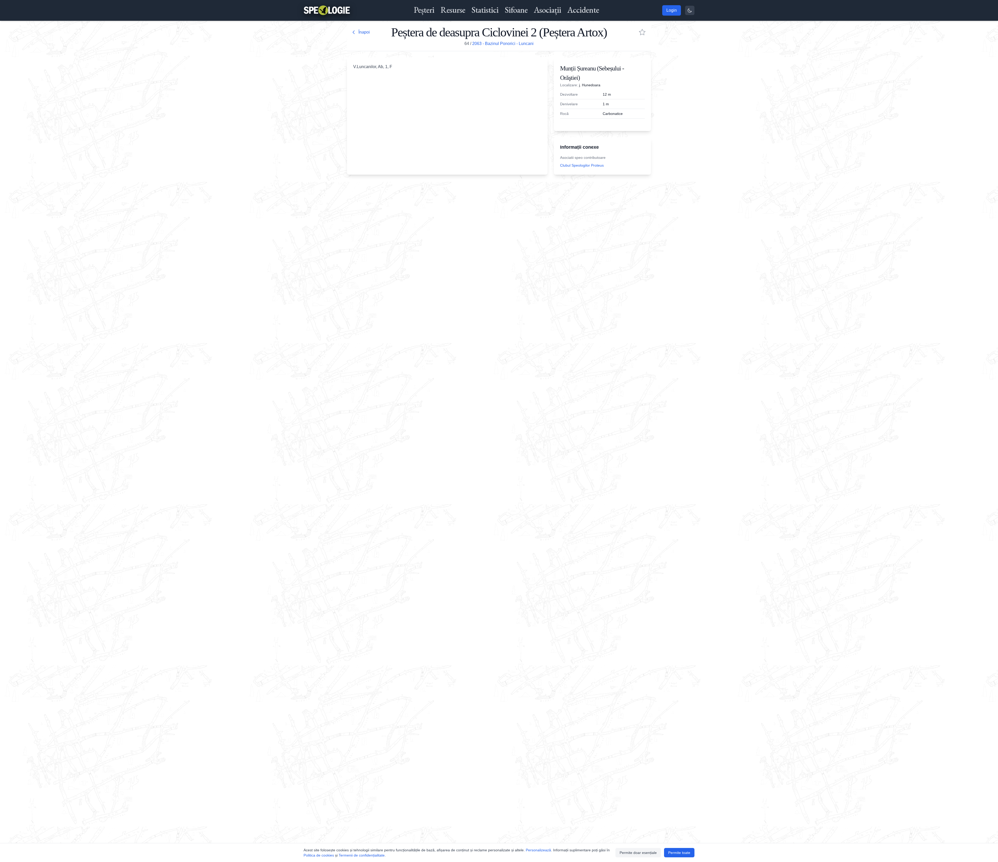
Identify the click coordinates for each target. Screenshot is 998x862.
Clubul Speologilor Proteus (582, 165)
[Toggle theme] (689, 10)
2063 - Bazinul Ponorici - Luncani (503, 43)
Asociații (547, 9)
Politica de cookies (319, 855)
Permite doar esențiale (638, 853)
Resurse (453, 9)
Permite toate (679, 853)
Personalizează (538, 850)
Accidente (583, 9)
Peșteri (424, 9)
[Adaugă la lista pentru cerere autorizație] (642, 32)
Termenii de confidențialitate (362, 855)
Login (671, 10)
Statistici (484, 9)
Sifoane (516, 9)
